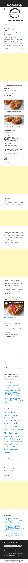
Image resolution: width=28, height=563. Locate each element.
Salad (8, 441)
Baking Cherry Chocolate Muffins (12, 398)
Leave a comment (8, 34)
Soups (21, 444)
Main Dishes (11, 317)
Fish (18, 423)
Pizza (15, 317)
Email (5, 362)
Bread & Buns (16, 415)
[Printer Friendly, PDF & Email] (11, 38)
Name (5, 357)
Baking (7, 415)
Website (5, 367)
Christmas (12, 420)
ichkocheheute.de (15, 20)
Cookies (19, 420)
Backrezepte (13, 412)
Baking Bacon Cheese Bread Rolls (12, 392)
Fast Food (7, 317)
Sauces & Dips (7, 444)
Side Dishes (15, 444)
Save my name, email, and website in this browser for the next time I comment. (12, 375)
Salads (12, 442)
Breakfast (15, 418)
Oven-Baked (14, 436)
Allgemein (6, 412)
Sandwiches (18, 442)
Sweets (9, 447)
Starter (5, 447)
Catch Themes (19, 561)
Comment (6, 338)
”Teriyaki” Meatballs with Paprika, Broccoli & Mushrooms (13, 394)
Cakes (19, 418)
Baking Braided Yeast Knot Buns (12, 399)
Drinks (5, 423)
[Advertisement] (14, 67)
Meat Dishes (10, 433)
